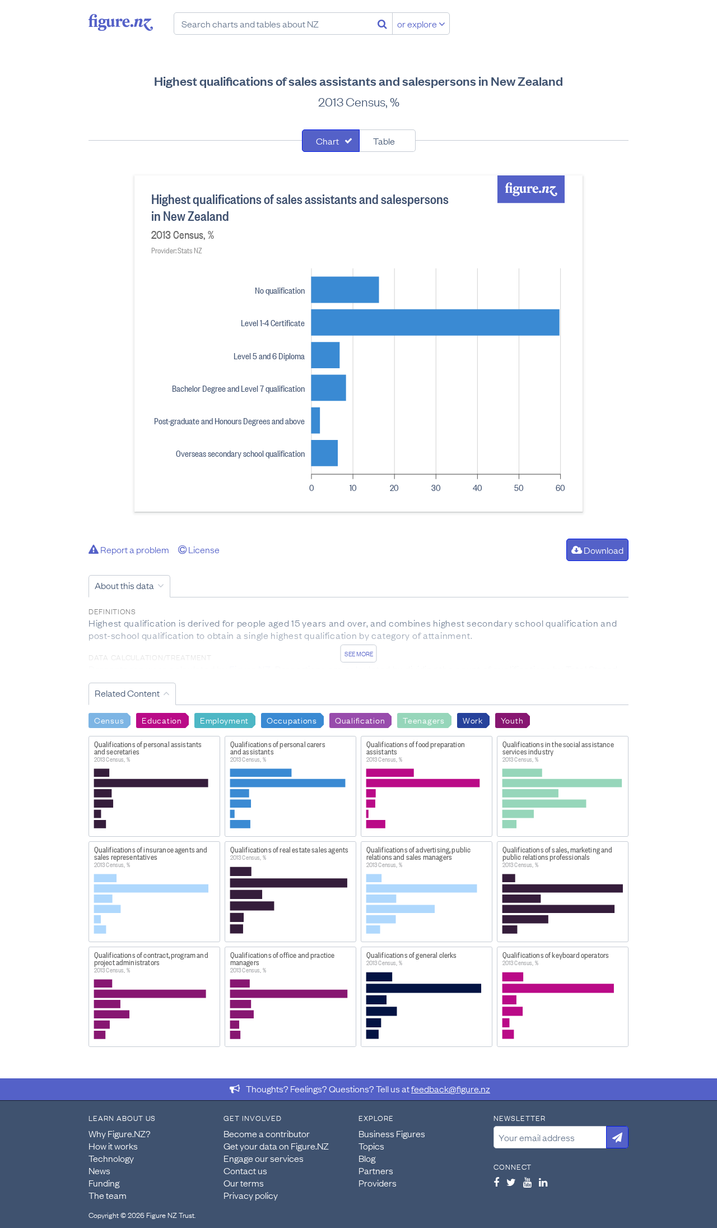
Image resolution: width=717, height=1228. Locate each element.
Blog (366, 1158)
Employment (224, 719)
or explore (418, 23)
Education (161, 719)
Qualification (360, 719)
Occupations (292, 719)
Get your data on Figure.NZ (276, 1145)
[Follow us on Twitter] (511, 1182)
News (99, 1170)
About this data (124, 585)
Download (602, 550)
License (203, 549)
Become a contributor (267, 1133)
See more (358, 653)
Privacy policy (251, 1195)
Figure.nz (121, 22)
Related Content (127, 693)
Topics (371, 1145)
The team (108, 1195)
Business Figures (391, 1133)
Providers (377, 1182)
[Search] (382, 23)
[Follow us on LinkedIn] (543, 1182)
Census (109, 719)
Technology (111, 1158)
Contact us (245, 1170)
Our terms (244, 1182)
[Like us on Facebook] (496, 1182)
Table (384, 141)
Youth (512, 719)
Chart (327, 141)
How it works (113, 1145)
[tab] (331, 140)
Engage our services (264, 1158)
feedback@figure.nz (450, 1088)
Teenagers (423, 719)
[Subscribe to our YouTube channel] (527, 1182)
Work (473, 719)
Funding (104, 1182)
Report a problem (134, 549)
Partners (375, 1170)
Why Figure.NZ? (120, 1133)
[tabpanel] (358, 343)
